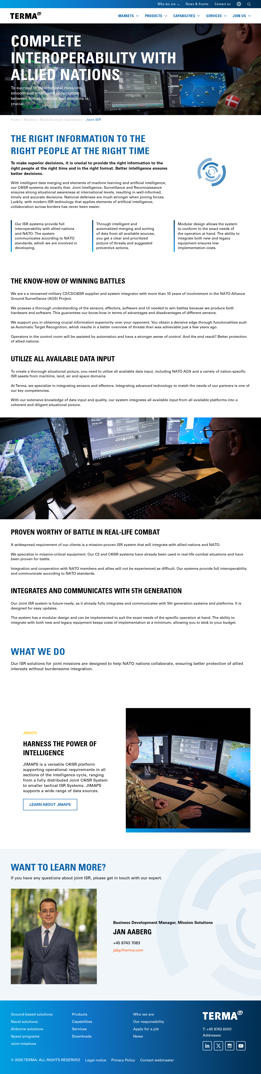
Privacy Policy (123, 1060)
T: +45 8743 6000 (217, 1029)
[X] (219, 1045)
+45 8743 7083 (126, 942)
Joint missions (23, 1043)
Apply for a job (146, 1029)
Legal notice (95, 1060)
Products (79, 1014)
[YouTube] (242, 1045)
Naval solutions (24, 1021)
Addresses (212, 1035)
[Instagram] (230, 1045)
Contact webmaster (157, 1060)
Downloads (82, 1036)
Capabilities (82, 1021)
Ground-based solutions (32, 1014)
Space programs (25, 1036)
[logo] (25, 16)
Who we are (143, 1014)
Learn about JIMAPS (50, 804)
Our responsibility (148, 1021)
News (138, 1036)
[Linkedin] (208, 1045)
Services (79, 1029)
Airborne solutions (27, 1029)
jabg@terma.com (128, 950)
